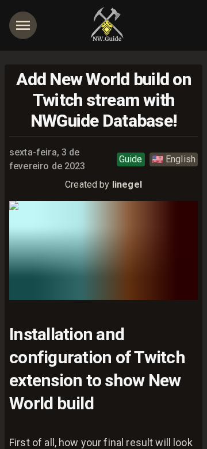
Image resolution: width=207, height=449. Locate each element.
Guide (131, 159)
